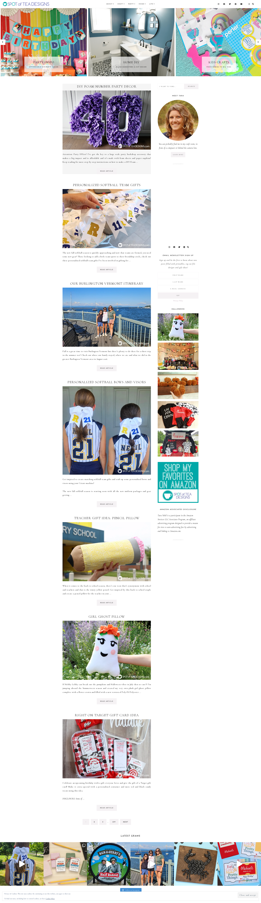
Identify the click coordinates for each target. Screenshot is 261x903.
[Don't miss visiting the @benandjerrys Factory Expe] (108, 864)
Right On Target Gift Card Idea (107, 715)
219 (114, 823)
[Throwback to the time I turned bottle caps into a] (195, 864)
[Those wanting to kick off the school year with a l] (65, 864)
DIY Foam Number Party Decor (106, 86)
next (125, 822)
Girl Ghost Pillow (106, 617)
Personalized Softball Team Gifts (107, 185)
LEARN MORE (178, 154)
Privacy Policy (178, 301)
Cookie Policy (50, 899)
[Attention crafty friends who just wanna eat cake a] (239, 864)
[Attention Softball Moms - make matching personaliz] (22, 864)
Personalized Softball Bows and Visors (106, 382)
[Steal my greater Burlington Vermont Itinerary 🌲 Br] (152, 864)
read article (106, 171)
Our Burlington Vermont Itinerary (106, 283)
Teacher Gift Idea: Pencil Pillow (106, 518)
